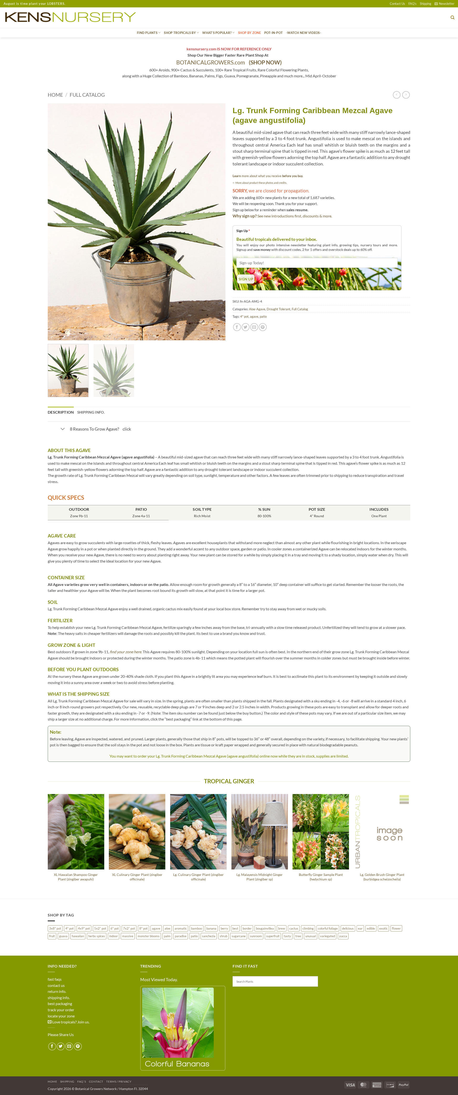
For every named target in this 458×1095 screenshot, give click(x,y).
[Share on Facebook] (237, 327)
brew (281, 928)
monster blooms (149, 936)
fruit (52, 936)
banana (211, 928)
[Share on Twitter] (246, 327)
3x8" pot (55, 928)
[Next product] (396, 95)
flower (396, 928)
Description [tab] (61, 412)
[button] (444, 3)
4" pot (244, 316)
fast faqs (55, 979)
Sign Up (243, 231)
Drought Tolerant (278, 309)
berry (224, 928)
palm (167, 936)
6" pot (114, 928)
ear (360, 928)
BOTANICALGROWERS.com (229, 62)
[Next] (216, 222)
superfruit (273, 936)
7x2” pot (129, 928)
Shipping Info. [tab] (91, 412)
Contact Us (397, 3)
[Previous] (57, 222)
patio (263, 316)
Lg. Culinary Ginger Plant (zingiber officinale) (198, 877)
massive (127, 936)
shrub (223, 936)
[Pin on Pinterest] (263, 327)
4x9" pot (84, 928)
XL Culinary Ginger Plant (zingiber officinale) (137, 877)
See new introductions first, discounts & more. (294, 216)
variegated (327, 936)
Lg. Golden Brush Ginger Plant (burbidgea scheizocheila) (382, 877)
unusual (310, 936)
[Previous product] (406, 95)
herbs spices (96, 936)
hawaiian (78, 936)
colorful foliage (328, 928)
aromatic (181, 928)
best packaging (60, 1003)
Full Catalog (87, 95)
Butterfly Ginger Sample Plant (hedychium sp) (321, 877)
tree (298, 936)
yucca (343, 936)
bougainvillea (265, 928)
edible (371, 928)
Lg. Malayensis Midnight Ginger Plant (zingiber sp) (259, 877)
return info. (57, 991)
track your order (61, 1009)
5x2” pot (100, 928)
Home (55, 95)
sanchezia (208, 936)
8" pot (143, 928)
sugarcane (239, 936)
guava (63, 936)
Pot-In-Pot (273, 33)
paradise (181, 936)
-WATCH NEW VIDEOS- (303, 33)
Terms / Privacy (118, 1081)
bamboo (196, 928)
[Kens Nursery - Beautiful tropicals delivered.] (72, 17)
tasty (287, 936)
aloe (167, 928)
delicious (348, 928)
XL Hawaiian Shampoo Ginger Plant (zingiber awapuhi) (76, 877)
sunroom (256, 936)
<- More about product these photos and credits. (260, 182)
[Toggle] (62, 429)
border (247, 928)
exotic (383, 928)
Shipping (425, 3)
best (235, 928)
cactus (293, 928)
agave (254, 316)
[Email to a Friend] (254, 327)
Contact (96, 1081)
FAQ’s (412, 3)
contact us (56, 985)
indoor (113, 936)
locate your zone (61, 1016)
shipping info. (59, 997)
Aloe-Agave (257, 309)
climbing (308, 928)
